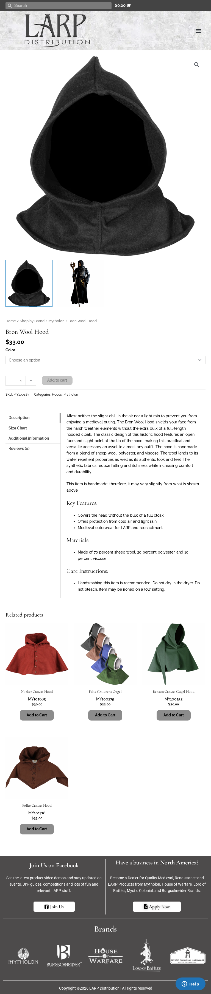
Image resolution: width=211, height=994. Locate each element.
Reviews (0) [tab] (19, 448)
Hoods (57, 394)
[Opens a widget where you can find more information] (190, 984)
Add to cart (57, 380)
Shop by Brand (32, 321)
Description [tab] (19, 417)
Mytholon (56, 321)
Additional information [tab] (29, 438)
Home (10, 321)
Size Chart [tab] (18, 428)
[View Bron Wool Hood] (28, 283)
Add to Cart (37, 715)
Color (10, 350)
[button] (198, 30)
